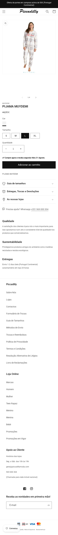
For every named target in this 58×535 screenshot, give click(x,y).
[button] (3, 11)
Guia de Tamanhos (15, 320)
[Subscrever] (48, 505)
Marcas (9, 382)
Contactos (11, 306)
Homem (10, 389)
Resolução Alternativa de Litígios (21, 355)
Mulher (9, 396)
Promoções (11, 431)
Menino (9, 410)
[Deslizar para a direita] (35, 97)
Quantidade (7, 142)
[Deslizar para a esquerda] (22, 97)
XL (35, 135)
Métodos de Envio (14, 327)
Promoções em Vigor (16, 438)
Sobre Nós (11, 292)
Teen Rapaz (11, 403)
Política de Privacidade (17, 341)
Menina (9, 417)
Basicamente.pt (40, 529)
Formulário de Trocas (16, 313)
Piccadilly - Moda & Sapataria (26, 529)
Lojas (8, 299)
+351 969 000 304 (39, 209)
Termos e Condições (15, 348)
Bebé (8, 424)
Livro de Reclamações (16, 362)
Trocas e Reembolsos (16, 335)
